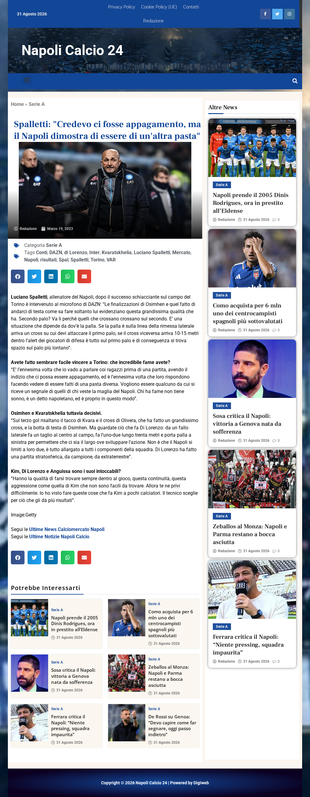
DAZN (55, 252)
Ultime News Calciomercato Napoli (66, 529)
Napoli (31, 260)
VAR (111, 260)
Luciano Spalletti (152, 252)
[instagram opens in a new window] (289, 14)
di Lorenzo (75, 252)
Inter (94, 252)
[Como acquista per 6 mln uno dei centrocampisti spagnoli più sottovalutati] (126, 617)
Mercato (181, 252)
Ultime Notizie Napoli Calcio (59, 537)
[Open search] (295, 81)
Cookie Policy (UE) (159, 7)
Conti (41, 252)
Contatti (191, 7)
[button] (27, 80)
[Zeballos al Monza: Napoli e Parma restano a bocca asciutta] (126, 673)
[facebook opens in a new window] (265, 14)
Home (17, 104)
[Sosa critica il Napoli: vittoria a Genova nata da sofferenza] (29, 673)
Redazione (153, 21)
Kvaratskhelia (117, 252)
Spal (63, 260)
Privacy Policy (121, 7)
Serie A (37, 104)
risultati (48, 260)
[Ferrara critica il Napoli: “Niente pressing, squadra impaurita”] (29, 722)
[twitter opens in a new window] (277, 14)
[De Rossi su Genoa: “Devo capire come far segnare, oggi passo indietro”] (126, 722)
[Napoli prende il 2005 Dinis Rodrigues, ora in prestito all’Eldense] (29, 617)
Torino (97, 260)
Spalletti (79, 260)
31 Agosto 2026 (69, 637)
